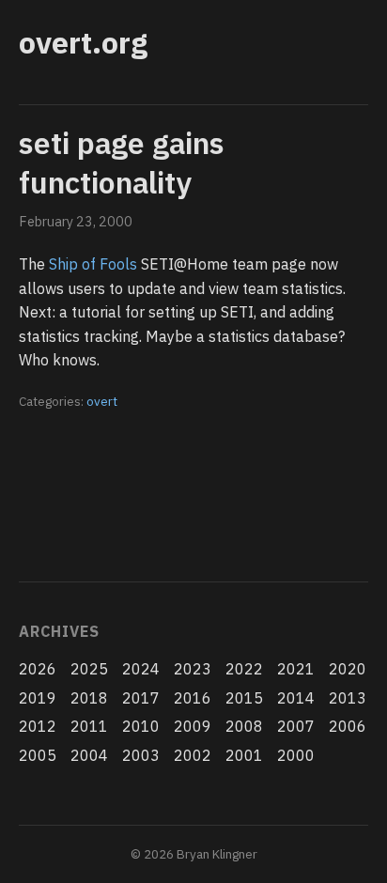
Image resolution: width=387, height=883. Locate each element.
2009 (192, 726)
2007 (296, 726)
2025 (89, 668)
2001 (244, 755)
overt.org (83, 42)
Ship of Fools (93, 264)
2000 (296, 755)
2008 (244, 726)
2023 (192, 668)
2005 (37, 755)
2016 (192, 698)
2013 (347, 698)
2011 (89, 726)
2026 (37, 668)
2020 (347, 668)
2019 (37, 698)
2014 (296, 698)
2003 (141, 755)
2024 (141, 668)
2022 (244, 668)
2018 (89, 698)
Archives (59, 631)
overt (101, 401)
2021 (296, 668)
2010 (141, 726)
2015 (244, 698)
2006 (347, 726)
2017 (141, 698)
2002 (192, 755)
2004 (89, 755)
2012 (37, 726)
